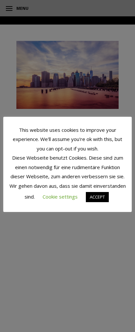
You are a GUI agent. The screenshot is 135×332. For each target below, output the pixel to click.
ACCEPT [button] (97, 197)
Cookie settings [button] (60, 196)
